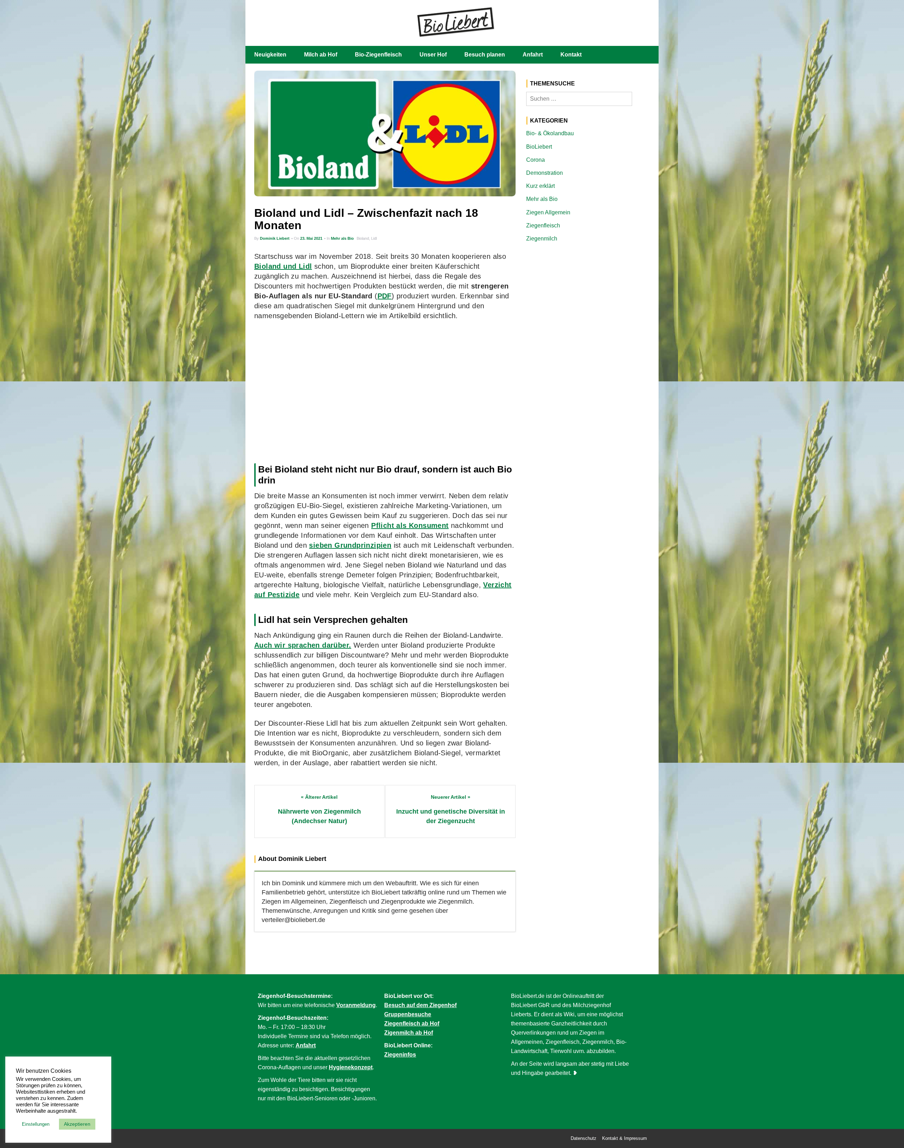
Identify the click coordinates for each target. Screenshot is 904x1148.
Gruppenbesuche (407, 1014)
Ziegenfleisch (543, 225)
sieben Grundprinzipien (350, 545)
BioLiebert (539, 147)
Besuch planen (484, 55)
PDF (384, 296)
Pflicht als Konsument (409, 525)
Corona (535, 160)
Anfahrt (533, 55)
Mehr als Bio (342, 238)
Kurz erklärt (540, 186)
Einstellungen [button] (35, 1124)
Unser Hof (433, 55)
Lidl (374, 238)
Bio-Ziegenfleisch (378, 55)
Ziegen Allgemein (548, 212)
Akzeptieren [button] (77, 1124)
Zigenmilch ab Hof (408, 1033)
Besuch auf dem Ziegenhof (420, 1005)
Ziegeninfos (400, 1055)
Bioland (363, 238)
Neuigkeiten (270, 55)
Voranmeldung (356, 1005)
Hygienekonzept (351, 1067)
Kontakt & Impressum (624, 1138)
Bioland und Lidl (283, 266)
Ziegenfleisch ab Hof (411, 1024)
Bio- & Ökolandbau (550, 133)
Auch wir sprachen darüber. (302, 645)
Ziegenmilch (541, 239)
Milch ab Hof (320, 55)
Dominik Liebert (275, 238)
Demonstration (544, 173)
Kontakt (571, 55)
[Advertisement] (385, 389)
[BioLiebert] (455, 21)
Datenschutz (583, 1138)
